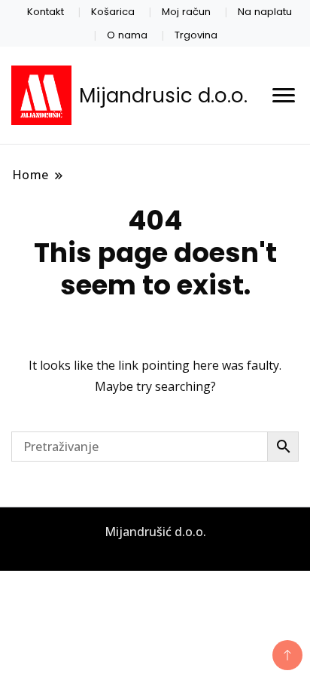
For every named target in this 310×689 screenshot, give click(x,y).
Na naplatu (265, 12)
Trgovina (196, 35)
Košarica (113, 12)
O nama (127, 35)
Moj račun (186, 12)
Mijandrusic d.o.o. (163, 95)
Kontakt (45, 12)
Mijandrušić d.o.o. (155, 531)
